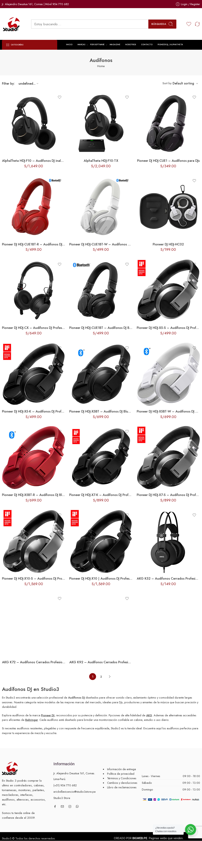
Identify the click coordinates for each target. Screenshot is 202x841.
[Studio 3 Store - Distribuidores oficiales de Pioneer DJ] (11, 24)
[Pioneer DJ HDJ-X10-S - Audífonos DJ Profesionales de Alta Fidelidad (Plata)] (33, 541)
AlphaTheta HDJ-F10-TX (101, 160)
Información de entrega (121, 769)
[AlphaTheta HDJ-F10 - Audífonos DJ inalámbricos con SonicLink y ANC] (33, 123)
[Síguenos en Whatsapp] (77, 806)
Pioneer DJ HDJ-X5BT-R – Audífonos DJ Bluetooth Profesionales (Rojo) (33, 494)
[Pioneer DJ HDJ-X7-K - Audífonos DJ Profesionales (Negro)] (101, 457)
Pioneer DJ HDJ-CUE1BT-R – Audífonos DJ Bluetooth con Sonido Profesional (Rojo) (33, 244)
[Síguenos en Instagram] (70, 806)
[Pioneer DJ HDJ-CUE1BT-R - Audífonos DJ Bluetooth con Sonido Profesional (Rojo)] (33, 207)
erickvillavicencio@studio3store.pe (74, 792)
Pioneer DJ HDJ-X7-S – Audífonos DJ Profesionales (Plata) (168, 494)
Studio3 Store (61, 798)
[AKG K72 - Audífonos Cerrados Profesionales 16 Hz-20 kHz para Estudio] (33, 624)
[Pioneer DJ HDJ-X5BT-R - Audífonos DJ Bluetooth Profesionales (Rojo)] (33, 457)
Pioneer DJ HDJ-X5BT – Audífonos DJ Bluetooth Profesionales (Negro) (101, 411)
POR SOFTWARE (97, 44)
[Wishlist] (59, 97)
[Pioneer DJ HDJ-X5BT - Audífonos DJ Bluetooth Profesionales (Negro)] (101, 374)
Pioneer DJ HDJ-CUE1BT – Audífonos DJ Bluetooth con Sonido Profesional (101, 327)
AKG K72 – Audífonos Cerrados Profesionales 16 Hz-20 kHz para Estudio (33, 662)
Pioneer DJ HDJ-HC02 (168, 244)
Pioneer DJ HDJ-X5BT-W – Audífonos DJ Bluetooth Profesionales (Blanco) (168, 411)
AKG (149, 715)
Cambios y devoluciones (122, 783)
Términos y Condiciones (121, 778)
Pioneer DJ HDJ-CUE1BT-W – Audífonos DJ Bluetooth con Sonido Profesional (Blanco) (101, 244)
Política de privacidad (120, 774)
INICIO (69, 44)
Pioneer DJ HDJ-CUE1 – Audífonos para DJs (168, 160)
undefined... (27, 83)
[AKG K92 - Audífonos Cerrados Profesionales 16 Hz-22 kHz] (101, 624)
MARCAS (81, 44)
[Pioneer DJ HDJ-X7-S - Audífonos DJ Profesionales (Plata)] (168, 457)
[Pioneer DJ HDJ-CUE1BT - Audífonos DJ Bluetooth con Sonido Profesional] (101, 290)
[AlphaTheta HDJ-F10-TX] (101, 123)
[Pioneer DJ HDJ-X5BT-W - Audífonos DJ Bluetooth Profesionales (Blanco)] (168, 374)
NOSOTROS (130, 44)
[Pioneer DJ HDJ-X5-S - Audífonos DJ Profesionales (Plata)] (168, 290)
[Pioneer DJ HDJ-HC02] (168, 207)
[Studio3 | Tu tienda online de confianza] (10, 768)
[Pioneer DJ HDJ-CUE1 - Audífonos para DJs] (168, 123)
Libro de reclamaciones (122, 787)
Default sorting (183, 83)
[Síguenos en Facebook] (55, 806)
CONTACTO (146, 44)
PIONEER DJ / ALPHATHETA (170, 44)
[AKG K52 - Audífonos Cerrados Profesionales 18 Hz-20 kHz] (168, 541)
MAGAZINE (115, 44)
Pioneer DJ (47, 715)
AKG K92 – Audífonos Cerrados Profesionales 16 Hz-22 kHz (101, 662)
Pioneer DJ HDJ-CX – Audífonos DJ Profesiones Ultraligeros (33, 327)
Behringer (31, 720)
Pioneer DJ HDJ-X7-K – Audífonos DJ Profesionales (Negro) (101, 494)
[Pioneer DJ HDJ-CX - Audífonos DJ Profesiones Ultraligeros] (33, 290)
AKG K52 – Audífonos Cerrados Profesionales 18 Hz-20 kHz (168, 578)
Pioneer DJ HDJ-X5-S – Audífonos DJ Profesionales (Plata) (168, 327)
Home (101, 66)
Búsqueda (159, 24)
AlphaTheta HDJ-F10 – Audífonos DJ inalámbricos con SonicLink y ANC (33, 160)
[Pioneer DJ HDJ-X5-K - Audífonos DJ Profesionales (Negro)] (33, 374)
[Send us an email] (62, 806)
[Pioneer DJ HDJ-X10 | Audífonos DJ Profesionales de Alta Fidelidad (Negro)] (101, 541)
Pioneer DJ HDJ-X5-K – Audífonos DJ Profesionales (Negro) (33, 411)
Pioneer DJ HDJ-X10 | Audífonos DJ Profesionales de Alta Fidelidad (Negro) (101, 578)
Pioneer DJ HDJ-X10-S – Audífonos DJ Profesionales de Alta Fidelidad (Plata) (33, 578)
